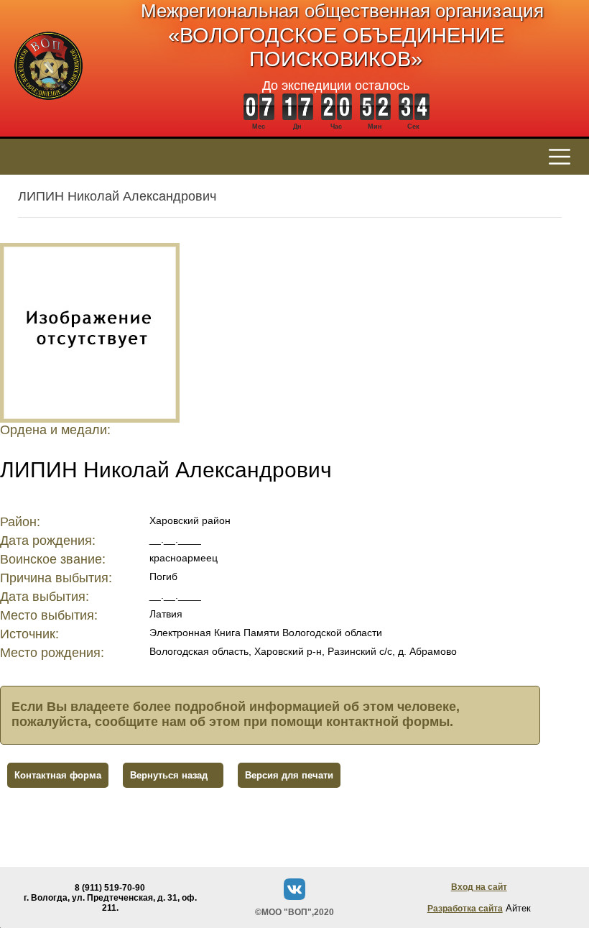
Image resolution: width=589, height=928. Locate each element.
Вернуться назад (169, 775)
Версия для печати (289, 775)
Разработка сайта (465, 909)
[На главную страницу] (48, 107)
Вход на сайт (479, 887)
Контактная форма (57, 775)
